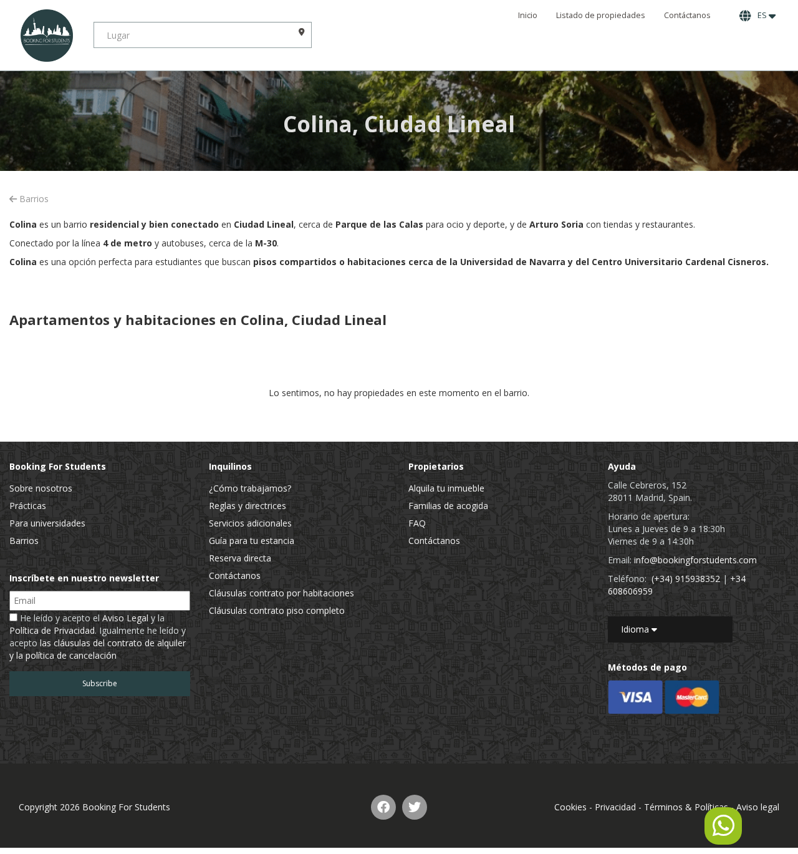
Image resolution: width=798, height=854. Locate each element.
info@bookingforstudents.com (695, 560)
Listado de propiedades (600, 15)
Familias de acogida (448, 506)
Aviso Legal (125, 618)
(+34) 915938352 (685, 579)
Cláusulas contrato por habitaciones (281, 593)
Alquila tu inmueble (446, 488)
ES (761, 15)
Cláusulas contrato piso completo (277, 610)
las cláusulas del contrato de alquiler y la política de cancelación (97, 649)
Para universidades (47, 523)
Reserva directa (240, 558)
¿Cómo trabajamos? (250, 488)
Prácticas (27, 506)
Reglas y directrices (247, 506)
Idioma (636, 629)
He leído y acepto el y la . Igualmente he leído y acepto (97, 636)
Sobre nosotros (40, 488)
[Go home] (47, 35)
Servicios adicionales (250, 523)
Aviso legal (757, 807)
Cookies (570, 807)
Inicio (527, 15)
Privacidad (615, 807)
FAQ (417, 523)
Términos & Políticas (686, 807)
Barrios (33, 199)
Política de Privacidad (52, 630)
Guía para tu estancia (251, 540)
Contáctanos (687, 15)
